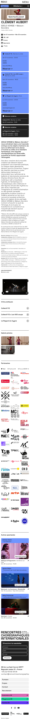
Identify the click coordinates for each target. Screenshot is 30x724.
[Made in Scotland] (5, 406)
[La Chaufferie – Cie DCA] (24, 437)
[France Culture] (24, 502)
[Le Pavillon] (15, 473)
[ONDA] (24, 388)
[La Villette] (24, 412)
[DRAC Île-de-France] (15, 375)
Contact (5, 687)
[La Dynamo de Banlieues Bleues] (15, 469)
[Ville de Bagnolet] (5, 381)
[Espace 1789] (5, 431)
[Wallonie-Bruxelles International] (15, 394)
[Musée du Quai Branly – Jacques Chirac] (5, 461)
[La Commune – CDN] (5, 481)
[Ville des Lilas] (5, 443)
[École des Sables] (24, 423)
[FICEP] (24, 429)
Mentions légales (5, 718)
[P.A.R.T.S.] (15, 419)
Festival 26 (6, 703)
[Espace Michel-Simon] (24, 463)
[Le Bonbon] (15, 521)
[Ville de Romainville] (24, 473)
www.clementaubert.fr (6, 270)
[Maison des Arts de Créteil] (5, 436)
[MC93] (15, 413)
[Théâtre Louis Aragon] (15, 430)
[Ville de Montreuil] (24, 445)
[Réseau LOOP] (15, 406)
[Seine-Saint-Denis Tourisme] (24, 511)
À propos (5, 679)
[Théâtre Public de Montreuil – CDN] (15, 450)
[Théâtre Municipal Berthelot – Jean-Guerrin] (5, 453)
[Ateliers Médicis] (15, 437)
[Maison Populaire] (24, 454)
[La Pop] (5, 494)
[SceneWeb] (5, 499)
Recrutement (6, 690)
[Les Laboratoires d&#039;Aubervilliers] (15, 480)
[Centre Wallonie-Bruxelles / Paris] (5, 397)
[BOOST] (5, 388)
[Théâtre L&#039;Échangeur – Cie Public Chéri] (24, 406)
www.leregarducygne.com (9, 107)
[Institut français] (15, 487)
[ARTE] (15, 493)
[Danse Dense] (5, 475)
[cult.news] (5, 510)
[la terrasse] (15, 500)
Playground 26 (7, 699)
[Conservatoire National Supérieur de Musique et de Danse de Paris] (5, 420)
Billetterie (17, 6)
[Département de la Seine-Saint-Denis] (5, 373)
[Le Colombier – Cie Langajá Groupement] (24, 487)
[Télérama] (24, 493)
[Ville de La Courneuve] (15, 461)
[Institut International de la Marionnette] (24, 480)
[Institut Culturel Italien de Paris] (15, 382)
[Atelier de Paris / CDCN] (5, 487)
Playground (4, 6)
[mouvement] (5, 517)
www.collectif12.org (7, 65)
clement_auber (5, 272)
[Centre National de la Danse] (24, 469)
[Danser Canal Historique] (15, 509)
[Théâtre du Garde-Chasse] (15, 443)
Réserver (7, 69)
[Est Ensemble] (24, 381)
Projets (4, 683)
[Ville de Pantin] (5, 469)
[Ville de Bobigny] (5, 410)
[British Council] (24, 392)
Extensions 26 (7, 695)
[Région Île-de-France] (24, 373)
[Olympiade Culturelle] (24, 521)
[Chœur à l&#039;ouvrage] (15, 388)
